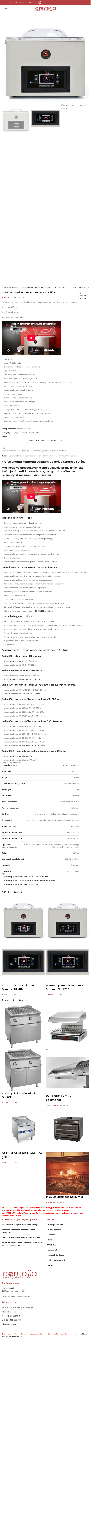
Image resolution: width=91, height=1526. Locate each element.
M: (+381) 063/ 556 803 (11, 1320)
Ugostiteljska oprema (17, 287)
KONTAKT (30, 2)
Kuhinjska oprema (19, 432)
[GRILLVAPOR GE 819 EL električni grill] (23, 1130)
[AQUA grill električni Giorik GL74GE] (23, 1026)
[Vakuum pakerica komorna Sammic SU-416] (23, 918)
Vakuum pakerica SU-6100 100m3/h (18, 756)
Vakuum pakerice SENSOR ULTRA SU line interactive (26, 876)
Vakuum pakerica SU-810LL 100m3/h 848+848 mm (25, 746)
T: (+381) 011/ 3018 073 (11, 1316)
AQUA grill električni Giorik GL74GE (19, 1095)
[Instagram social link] (6, 2)
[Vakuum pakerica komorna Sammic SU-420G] (67, 918)
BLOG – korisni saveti (55, 1260)
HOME (4, 287)
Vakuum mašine (34, 432)
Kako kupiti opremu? (55, 1224)
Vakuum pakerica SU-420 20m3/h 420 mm (22, 679)
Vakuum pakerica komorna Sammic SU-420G (64, 987)
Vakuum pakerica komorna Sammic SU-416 (20, 987)
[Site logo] (45, 8)
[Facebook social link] (3, 2)
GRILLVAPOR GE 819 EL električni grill (22, 1155)
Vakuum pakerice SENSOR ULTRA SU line (21, 884)
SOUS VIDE (39, 611)
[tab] (31, 440)
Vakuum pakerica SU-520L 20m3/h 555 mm (22, 694)
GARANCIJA (51, 1245)
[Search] (88, 8)
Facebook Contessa (55, 1255)
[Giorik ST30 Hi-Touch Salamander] (67, 1026)
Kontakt (50, 1265)
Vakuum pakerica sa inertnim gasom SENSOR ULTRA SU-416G (30, 880)
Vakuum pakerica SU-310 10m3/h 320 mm (21, 661)
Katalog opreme (53, 1230)
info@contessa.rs (9, 1324)
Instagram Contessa (55, 1250)
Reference (50, 1235)
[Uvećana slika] (6, 98)
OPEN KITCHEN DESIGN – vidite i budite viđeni (21, 1237)
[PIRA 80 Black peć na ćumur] (67, 1130)
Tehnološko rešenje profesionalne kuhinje (20, 1224)
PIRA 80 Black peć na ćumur (64, 1197)
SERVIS (49, 1240)
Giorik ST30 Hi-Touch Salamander (60, 1098)
